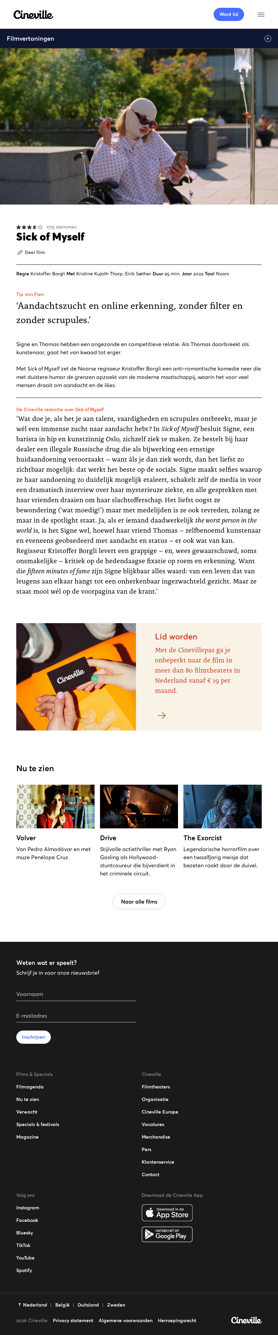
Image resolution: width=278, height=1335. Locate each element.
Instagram (27, 1208)
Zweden (116, 1305)
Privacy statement (73, 1320)
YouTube (25, 1258)
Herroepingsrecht (177, 1320)
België (62, 1305)
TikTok (23, 1245)
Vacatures (153, 1124)
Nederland (35, 1305)
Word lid (228, 14)
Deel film (35, 252)
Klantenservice (158, 1162)
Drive (108, 837)
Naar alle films (139, 901)
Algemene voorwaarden (126, 1320)
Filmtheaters (156, 1087)
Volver (26, 837)
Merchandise (156, 1137)
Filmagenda (30, 1087)
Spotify (24, 1270)
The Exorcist (202, 837)
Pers (146, 1149)
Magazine (27, 1137)
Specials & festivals (37, 1124)
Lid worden (176, 636)
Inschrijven (33, 1037)
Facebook (27, 1220)
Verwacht (26, 1112)
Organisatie (155, 1099)
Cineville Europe (160, 1112)
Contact (150, 1174)
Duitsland (88, 1305)
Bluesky (24, 1233)
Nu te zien (27, 1099)
